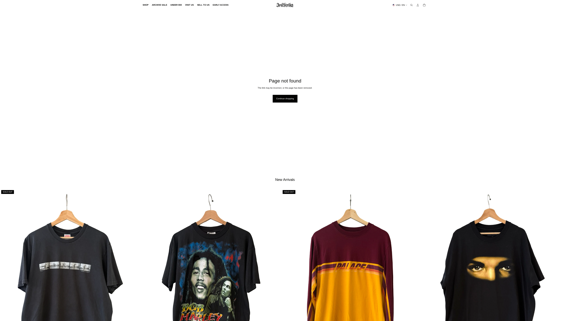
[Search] (411, 5)
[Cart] (424, 5)
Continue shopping (285, 98)
